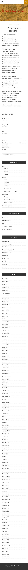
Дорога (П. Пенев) (7, 229)
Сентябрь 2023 (6, 376)
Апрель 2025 (5, 322)
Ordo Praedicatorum (9, 200)
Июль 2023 (5, 382)
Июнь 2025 (5, 316)
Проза (4, 166)
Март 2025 (5, 325)
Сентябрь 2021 (6, 445)
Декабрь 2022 (5, 402)
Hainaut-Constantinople (8, 250)
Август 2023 (5, 379)
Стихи (11, 25)
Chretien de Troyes (7, 244)
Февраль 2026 (6, 293)
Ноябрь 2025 (5, 302)
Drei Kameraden (6, 247)
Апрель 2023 (5, 391)
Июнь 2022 (5, 419)
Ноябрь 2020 (5, 474)
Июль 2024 (5, 348)
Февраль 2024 (6, 362)
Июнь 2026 (5, 282)
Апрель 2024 (5, 356)
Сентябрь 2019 (6, 514)
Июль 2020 (5, 485)
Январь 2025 (5, 330)
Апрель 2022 (5, 425)
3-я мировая (5, 241)
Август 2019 (5, 517)
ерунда (4, 261)
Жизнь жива (22, 143)
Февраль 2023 (6, 396)
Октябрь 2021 (5, 442)
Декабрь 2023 (5, 368)
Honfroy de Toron (6, 252)
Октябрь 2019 (5, 511)
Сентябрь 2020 (6, 479)
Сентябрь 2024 (6, 342)
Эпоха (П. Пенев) (7, 226)
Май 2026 (4, 284)
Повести (6, 171)
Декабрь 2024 (5, 333)
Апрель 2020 (5, 494)
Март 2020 (5, 497)
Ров (3, 131)
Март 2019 (5, 528)
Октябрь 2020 (6, 477)
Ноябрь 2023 (5, 370)
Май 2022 (4, 422)
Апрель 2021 (5, 459)
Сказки (6, 174)
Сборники (6, 183)
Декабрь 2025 (5, 299)
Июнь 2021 (5, 454)
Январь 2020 (5, 502)
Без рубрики (5, 258)
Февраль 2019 (5, 531)
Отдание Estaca (6, 125)
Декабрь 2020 (5, 471)
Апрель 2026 (5, 287)
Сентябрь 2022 (6, 411)
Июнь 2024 (5, 350)
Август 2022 (5, 413)
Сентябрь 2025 (6, 307)
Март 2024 (5, 359)
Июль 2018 (5, 548)
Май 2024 (4, 353)
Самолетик (5, 118)
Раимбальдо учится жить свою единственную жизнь (7, 146)
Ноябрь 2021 (5, 439)
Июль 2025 (5, 313)
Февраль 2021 (5, 465)
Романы (6, 168)
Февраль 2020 (6, 500)
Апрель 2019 (5, 525)
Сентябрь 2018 (6, 545)
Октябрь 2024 (6, 339)
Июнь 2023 (5, 385)
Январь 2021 (5, 468)
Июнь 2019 (5, 520)
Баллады (6, 185)
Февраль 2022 (6, 431)
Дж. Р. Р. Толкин (8, 202)
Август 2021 (5, 448)
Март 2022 (5, 428)
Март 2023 (5, 393)
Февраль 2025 (6, 327)
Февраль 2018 (5, 557)
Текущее (6, 180)
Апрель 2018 (5, 554)
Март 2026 (5, 290)
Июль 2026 (5, 279)
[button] (1, 1)
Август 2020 (5, 482)
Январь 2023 (5, 399)
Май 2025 (4, 319)
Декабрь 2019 (5, 505)
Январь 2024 (5, 365)
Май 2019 (4, 522)
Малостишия (7, 188)
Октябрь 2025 (6, 305)
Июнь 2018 (5, 551)
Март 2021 (5, 462)
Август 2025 (5, 310)
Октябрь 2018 (5, 543)
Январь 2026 (5, 296)
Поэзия (4, 177)
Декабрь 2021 (5, 436)
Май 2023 (4, 388)
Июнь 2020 (5, 488)
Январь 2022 (5, 434)
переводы (4, 264)
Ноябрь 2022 (5, 405)
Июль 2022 (5, 416)
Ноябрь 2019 (5, 508)
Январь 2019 (5, 534)
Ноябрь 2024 (5, 336)
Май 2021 (4, 457)
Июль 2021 (5, 451)
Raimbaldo (5, 255)
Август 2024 (5, 345)
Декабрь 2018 (5, 537)
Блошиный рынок (7, 206)
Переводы (5, 195)
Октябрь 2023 (5, 373)
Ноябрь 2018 (5, 540)
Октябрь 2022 (6, 408)
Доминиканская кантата (10, 191)
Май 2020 (4, 491)
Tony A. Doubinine (18, 566)
